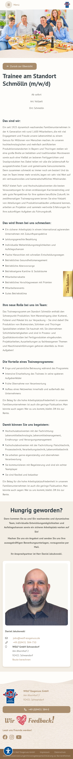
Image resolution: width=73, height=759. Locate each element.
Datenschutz (60, 752)
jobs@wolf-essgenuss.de (26, 638)
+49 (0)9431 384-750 (24, 642)
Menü (16, 4)
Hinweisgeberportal (35, 755)
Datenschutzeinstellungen (15, 755)
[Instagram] (12, 738)
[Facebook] (5, 738)
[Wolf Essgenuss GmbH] (67, 5)
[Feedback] (29, 719)
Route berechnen (21, 659)
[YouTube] (19, 738)
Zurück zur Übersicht (21, 66)
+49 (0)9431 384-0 (38, 709)
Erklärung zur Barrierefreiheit (57, 755)
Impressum (45, 752)
